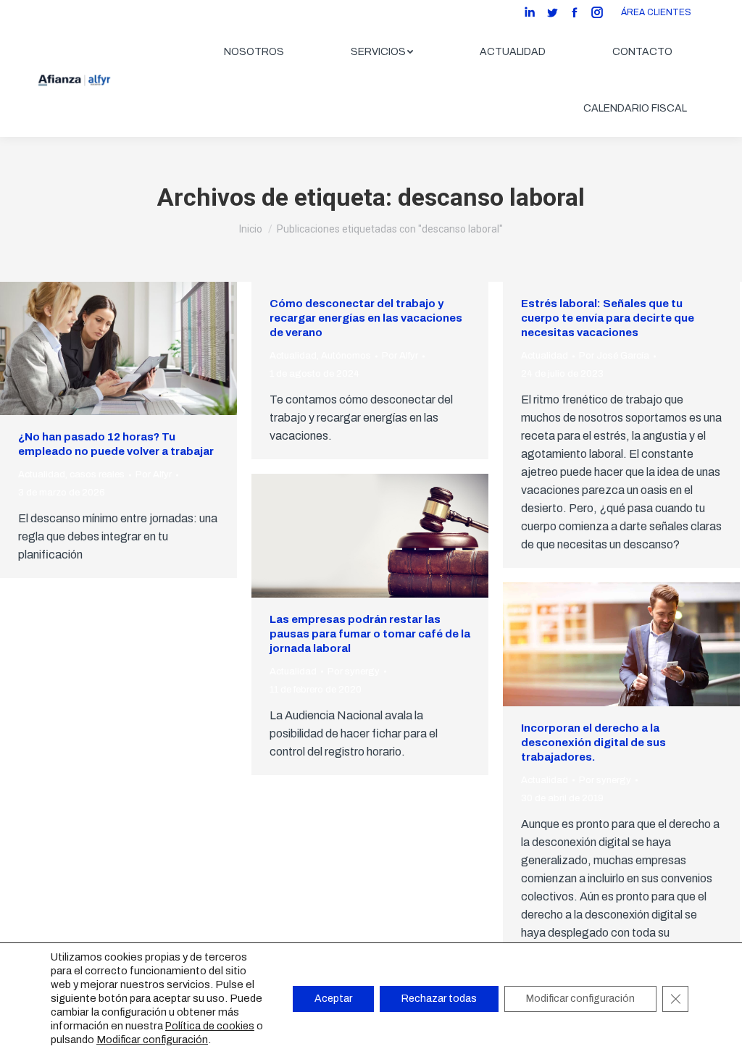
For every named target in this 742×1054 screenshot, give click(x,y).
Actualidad (41, 474)
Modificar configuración (152, 1039)
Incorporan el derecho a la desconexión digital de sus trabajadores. (593, 742)
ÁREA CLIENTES (656, 12)
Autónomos (346, 356)
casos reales (97, 474)
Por (154, 474)
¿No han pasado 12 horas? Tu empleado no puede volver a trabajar (116, 444)
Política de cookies (209, 1026)
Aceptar (333, 998)
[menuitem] (254, 52)
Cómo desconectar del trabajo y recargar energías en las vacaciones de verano (366, 318)
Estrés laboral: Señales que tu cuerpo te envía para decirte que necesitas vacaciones (607, 318)
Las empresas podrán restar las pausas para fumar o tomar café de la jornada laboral (370, 634)
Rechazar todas (439, 998)
